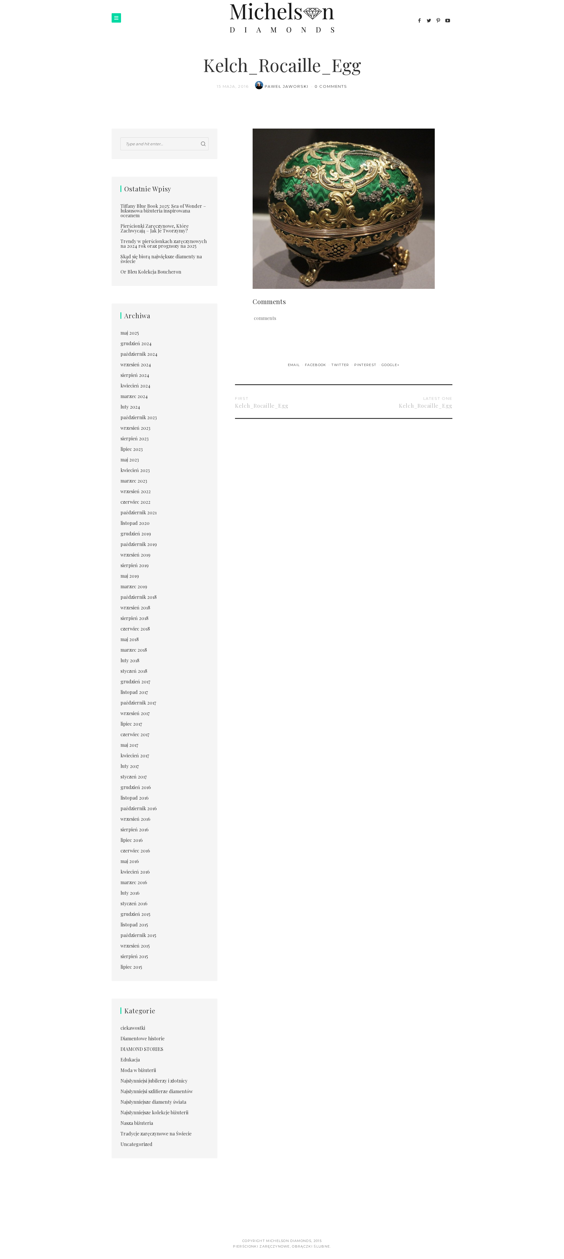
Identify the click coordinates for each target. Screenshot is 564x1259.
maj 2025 (129, 333)
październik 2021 (138, 512)
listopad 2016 (134, 798)
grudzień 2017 (135, 681)
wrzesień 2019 (135, 555)
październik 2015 (138, 935)
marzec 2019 (133, 586)
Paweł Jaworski (287, 86)
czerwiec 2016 (135, 850)
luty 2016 (130, 893)
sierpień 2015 (134, 956)
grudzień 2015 (135, 914)
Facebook (316, 365)
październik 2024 (138, 354)
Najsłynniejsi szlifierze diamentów (156, 1091)
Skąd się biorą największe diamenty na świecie (161, 258)
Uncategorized (136, 1144)
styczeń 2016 (133, 903)
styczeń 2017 (133, 776)
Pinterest (365, 365)
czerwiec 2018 (135, 629)
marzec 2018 (133, 650)
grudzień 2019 (135, 533)
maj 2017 (129, 745)
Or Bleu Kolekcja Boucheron (150, 272)
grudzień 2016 (135, 787)
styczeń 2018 (133, 671)
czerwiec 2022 (135, 502)
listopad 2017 (134, 692)
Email (294, 365)
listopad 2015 (134, 924)
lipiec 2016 (131, 840)
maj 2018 (129, 639)
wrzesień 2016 (135, 819)
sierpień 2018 (134, 618)
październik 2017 (138, 703)
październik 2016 (138, 808)
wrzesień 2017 (135, 713)
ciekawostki (132, 1028)
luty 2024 (130, 407)
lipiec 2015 (131, 967)
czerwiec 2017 (134, 734)
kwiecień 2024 (135, 385)
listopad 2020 (135, 523)
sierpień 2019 (134, 565)
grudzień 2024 (136, 343)
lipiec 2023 (131, 449)
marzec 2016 (133, 882)
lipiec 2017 (131, 724)
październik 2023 (138, 417)
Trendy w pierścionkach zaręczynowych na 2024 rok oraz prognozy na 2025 (163, 243)
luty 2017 (129, 766)
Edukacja (130, 1059)
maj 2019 (129, 576)
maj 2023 (129, 459)
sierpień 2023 (134, 438)
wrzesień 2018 (135, 607)
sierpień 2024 (134, 375)
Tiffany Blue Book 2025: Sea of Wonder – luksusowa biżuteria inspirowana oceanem (163, 210)
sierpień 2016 (134, 829)
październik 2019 (138, 544)
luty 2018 (129, 660)
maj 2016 (129, 861)
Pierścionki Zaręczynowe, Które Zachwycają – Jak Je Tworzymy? (154, 228)
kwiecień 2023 (135, 470)
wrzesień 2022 (135, 491)
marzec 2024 (134, 396)
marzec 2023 (133, 481)
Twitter (340, 365)
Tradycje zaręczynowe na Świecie (156, 1133)
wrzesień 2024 (135, 364)
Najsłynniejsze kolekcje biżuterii (154, 1112)
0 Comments (331, 86)
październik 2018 (138, 597)
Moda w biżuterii (138, 1070)
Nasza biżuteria (136, 1123)
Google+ (391, 365)
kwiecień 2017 (134, 755)
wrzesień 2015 (135, 946)
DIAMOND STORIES (141, 1049)
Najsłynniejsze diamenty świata (153, 1102)
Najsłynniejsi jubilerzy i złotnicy (153, 1081)
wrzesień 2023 (135, 428)
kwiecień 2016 (135, 872)
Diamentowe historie (142, 1038)
